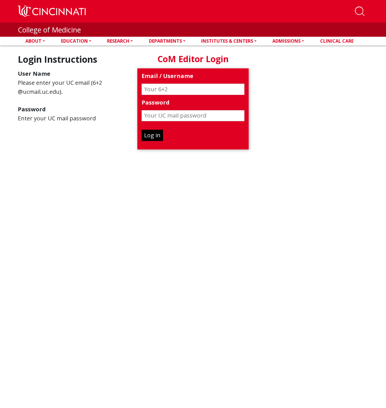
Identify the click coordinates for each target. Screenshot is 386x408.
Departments (165, 41)
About (33, 41)
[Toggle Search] (359, 11)
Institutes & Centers (227, 41)
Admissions (286, 41)
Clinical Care (337, 41)
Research (118, 41)
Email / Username (167, 76)
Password (156, 102)
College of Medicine (49, 29)
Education (74, 41)
